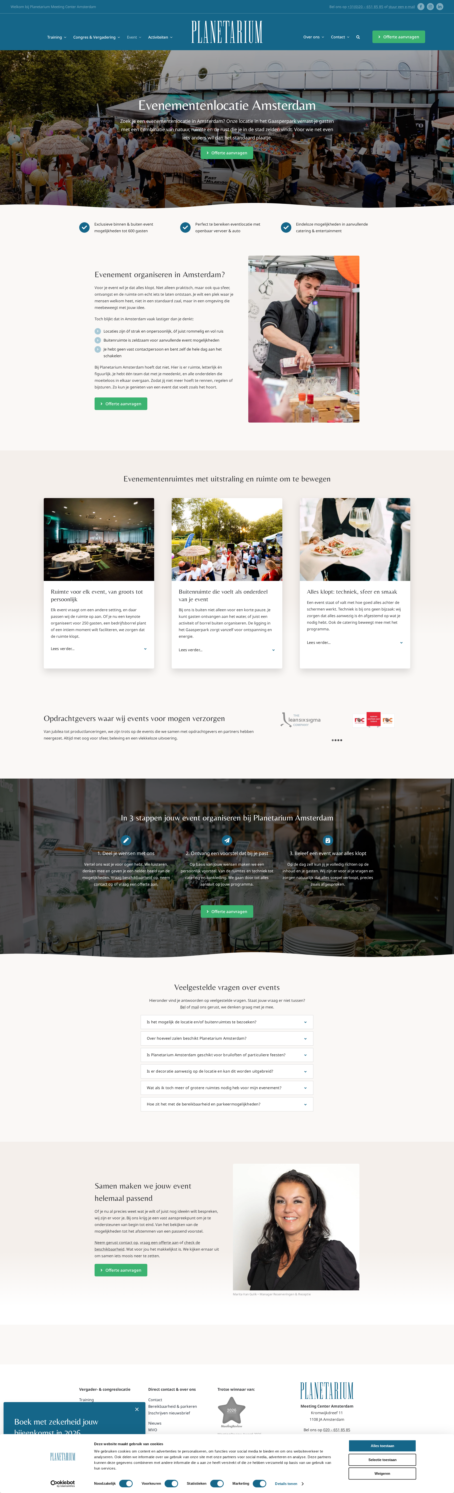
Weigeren (382, 1473)
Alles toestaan (382, 1446)
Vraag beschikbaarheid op (134, 877)
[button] (358, 37)
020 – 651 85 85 (336, 1429)
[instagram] (430, 6)
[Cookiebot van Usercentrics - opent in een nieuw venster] (62, 1483)
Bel (183, 1007)
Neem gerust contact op (116, 1242)
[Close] (137, 1409)
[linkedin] (439, 6)
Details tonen (286, 1484)
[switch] (171, 1483)
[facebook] (420, 6)
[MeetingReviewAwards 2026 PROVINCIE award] (232, 1398)
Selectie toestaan (382, 1460)
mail (195, 1007)
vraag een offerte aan (138, 884)
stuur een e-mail (402, 6)
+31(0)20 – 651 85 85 (365, 6)
